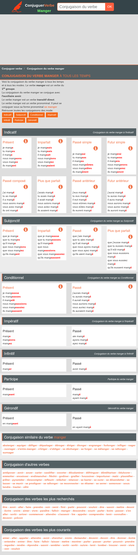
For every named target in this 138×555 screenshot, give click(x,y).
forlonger (109, 445)
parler (100, 510)
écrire (7, 510)
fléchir (53, 476)
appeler (82, 514)
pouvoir (81, 507)
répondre (32, 545)
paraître (44, 510)
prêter (6, 479)
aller (20, 507)
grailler (75, 476)
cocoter (61, 472)
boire (110, 510)
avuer (29, 472)
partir (71, 507)
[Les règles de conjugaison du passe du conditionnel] (130, 286)
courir (91, 510)
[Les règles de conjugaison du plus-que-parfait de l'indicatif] (60, 187)
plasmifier (127, 476)
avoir (20, 472)
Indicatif (7, 115)
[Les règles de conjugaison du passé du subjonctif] (95, 229)
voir (47, 507)
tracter (17, 487)
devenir (7, 517)
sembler (55, 545)
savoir (110, 507)
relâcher (61, 479)
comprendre (96, 514)
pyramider (18, 479)
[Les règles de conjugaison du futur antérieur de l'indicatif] (130, 187)
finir (63, 507)
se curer (99, 479)
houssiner (88, 476)
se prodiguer (33, 483)
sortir (13, 514)
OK (109, 6)
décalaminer (76, 472)
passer (119, 510)
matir (115, 476)
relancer (73, 479)
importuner (103, 476)
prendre (38, 507)
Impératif (52, 115)
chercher (57, 538)
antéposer (9, 472)
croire (16, 510)
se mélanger (101, 448)
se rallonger (118, 448)
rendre (21, 545)
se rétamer (87, 483)
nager (131, 445)
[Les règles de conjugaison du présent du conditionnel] (60, 286)
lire (73, 514)
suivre (84, 545)
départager (46, 445)
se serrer (101, 483)
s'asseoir (63, 514)
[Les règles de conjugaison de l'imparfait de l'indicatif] (60, 141)
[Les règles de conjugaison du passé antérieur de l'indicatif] (95, 187)
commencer (36, 514)
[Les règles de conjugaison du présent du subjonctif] (26, 229)
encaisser (22, 476)
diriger (71, 445)
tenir (109, 514)
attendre (51, 514)
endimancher (39, 476)
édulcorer (124, 472)
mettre (120, 507)
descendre (79, 510)
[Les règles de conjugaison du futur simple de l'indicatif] (130, 148)
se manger (50, 106)
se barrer (86, 479)
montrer (76, 541)
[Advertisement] (69, 39)
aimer (26, 510)
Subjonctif (21, 115)
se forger (86, 448)
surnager (8, 452)
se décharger (71, 448)
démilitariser (108, 472)
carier (38, 472)
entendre (9, 541)
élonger (81, 445)
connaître (120, 514)
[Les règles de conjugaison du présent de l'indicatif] (26, 142)
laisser (55, 541)
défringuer (92, 472)
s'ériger (42, 448)
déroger (60, 445)
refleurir (49, 479)
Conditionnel (36, 115)
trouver (113, 545)
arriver (23, 514)
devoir (130, 507)
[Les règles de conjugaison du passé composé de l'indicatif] (26, 187)
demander (80, 538)
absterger (8, 445)
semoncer (115, 483)
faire (28, 507)
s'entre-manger (27, 448)
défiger (32, 445)
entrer (21, 541)
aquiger (21, 445)
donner (121, 538)
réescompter (34, 479)
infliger (121, 445)
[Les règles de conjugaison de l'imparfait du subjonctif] (60, 229)
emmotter (8, 476)
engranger (95, 445)
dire (102, 507)
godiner (64, 476)
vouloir (93, 507)
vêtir (26, 487)
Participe (19, 120)
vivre (35, 510)
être (5, 507)
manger (65, 510)
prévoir (18, 517)
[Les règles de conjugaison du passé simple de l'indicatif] (95, 148)
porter (107, 541)
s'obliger (55, 448)
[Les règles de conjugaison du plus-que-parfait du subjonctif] (130, 237)
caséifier (49, 472)
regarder (9, 545)
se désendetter (115, 479)
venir (55, 507)
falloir (55, 510)
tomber (102, 545)
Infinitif (7, 120)
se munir (17, 483)
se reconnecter (69, 483)
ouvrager (9, 448)
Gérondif (32, 120)
